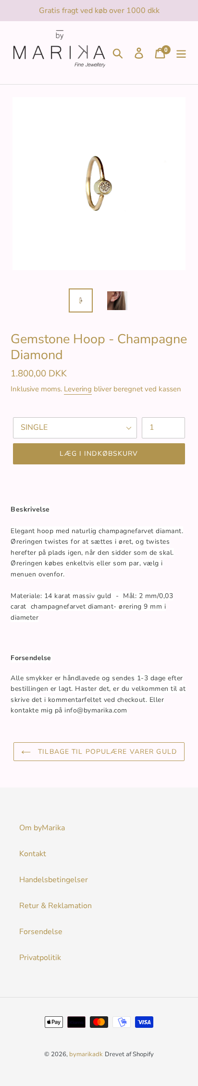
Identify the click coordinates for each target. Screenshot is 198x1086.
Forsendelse (40, 931)
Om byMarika (42, 828)
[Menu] (181, 52)
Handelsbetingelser (53, 879)
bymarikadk (86, 1054)
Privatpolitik (40, 957)
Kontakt (32, 854)
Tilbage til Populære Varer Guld (106, 751)
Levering (78, 389)
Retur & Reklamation (55, 905)
